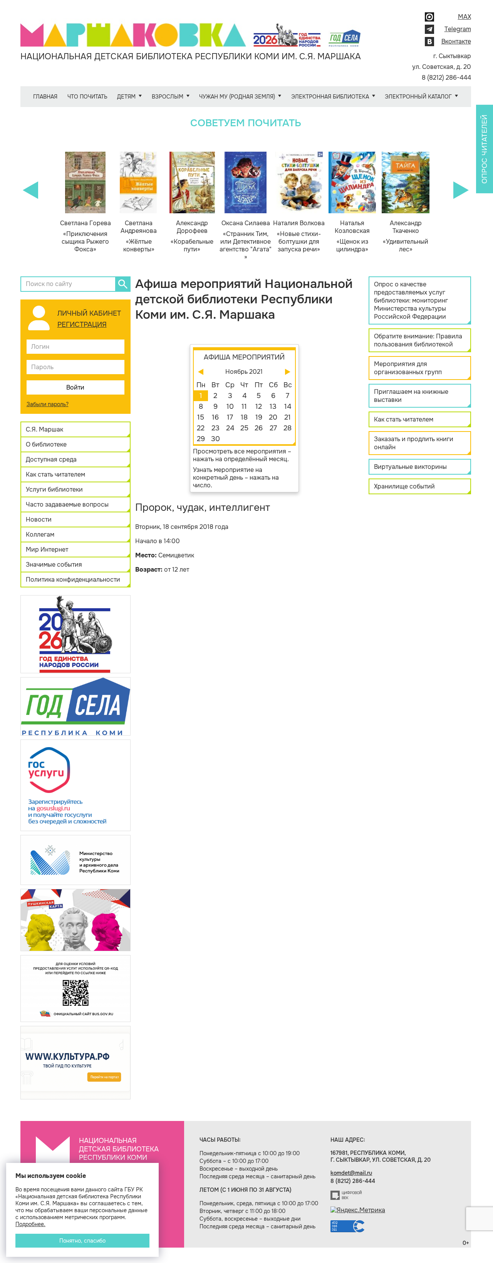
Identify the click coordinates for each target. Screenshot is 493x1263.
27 (273, 428)
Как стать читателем (55, 474)
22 (201, 428)
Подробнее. (30, 1224)
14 (287, 406)
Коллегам (40, 534)
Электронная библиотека (330, 96)
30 (215, 439)
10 (230, 406)
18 (244, 417)
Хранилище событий (404, 486)
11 (244, 406)
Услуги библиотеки (54, 489)
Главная (45, 96)
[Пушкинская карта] (75, 919)
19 (258, 417)
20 (273, 417)
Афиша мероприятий (244, 357)
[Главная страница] (190, 29)
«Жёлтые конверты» (139, 236)
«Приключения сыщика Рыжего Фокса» (85, 236)
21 (287, 417)
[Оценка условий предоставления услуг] (75, 988)
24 (230, 428)
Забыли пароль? (48, 404)
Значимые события (54, 564)
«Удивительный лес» (405, 236)
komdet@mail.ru (351, 1172)
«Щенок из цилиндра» (352, 236)
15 (200, 417)
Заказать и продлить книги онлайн (413, 443)
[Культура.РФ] (75, 1062)
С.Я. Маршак (44, 429)
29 (201, 439)
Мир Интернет (47, 549)
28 (287, 428)
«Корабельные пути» (192, 236)
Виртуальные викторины (410, 467)
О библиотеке (46, 444)
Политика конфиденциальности (73, 579)
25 (244, 428)
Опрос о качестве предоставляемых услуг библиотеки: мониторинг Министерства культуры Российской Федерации (411, 300)
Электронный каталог (418, 96)
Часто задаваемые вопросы (67, 504)
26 (259, 428)
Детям (126, 96)
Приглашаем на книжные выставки (411, 396)
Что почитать (87, 96)
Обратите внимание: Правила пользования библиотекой (418, 340)
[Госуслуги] (75, 785)
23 (215, 428)
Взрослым (167, 96)
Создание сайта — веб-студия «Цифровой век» (346, 1195)
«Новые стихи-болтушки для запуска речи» (299, 236)
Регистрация (82, 324)
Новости (39, 519)
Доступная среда (51, 459)
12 (258, 406)
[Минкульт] (75, 859)
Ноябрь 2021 (244, 372)
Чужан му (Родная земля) (237, 96)
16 (215, 417)
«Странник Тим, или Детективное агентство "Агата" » (246, 240)
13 (273, 406)
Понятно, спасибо (82, 1240)
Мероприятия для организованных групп (408, 368)
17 (230, 417)
